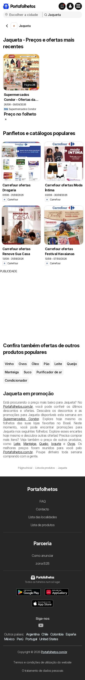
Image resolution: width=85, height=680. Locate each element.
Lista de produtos (42, 525)
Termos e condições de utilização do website (42, 662)
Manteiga (12, 372)
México (9, 639)
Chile (44, 634)
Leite (58, 364)
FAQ (42, 501)
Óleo (35, 364)
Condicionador (16, 380)
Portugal (31, 639)
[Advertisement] (34, 302)
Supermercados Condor (21, 419)
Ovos (23, 364)
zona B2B (42, 563)
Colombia (57, 634)
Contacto (42, 509)
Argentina (32, 634)
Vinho (9, 364)
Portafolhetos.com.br (18, 406)
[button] (70, 6)
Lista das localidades (42, 517)
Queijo (72, 364)
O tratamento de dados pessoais (42, 670)
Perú (20, 639)
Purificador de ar (49, 372)
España (71, 634)
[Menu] (78, 6)
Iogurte (56, 444)
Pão (46, 364)
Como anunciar (42, 555)
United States (48, 639)
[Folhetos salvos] (62, 6)
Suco (28, 372)
